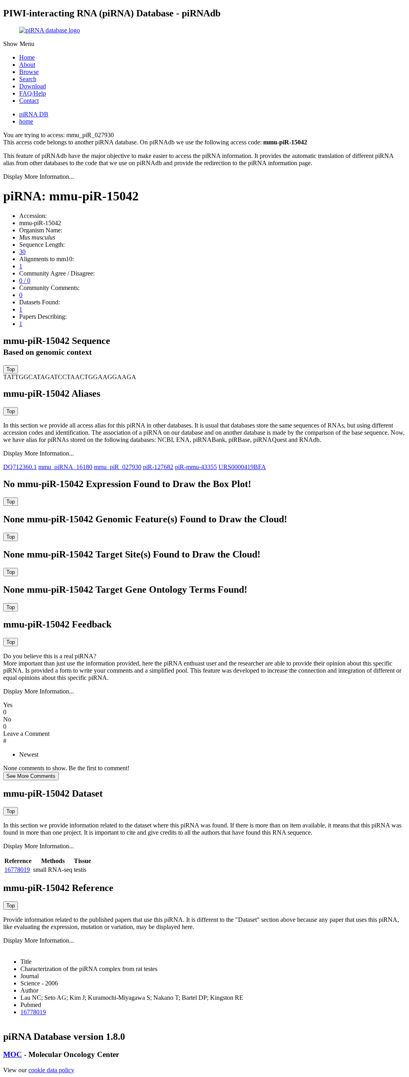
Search (27, 79)
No (7, 719)
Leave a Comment (26, 733)
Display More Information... (38, 176)
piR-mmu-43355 (196, 467)
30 (22, 251)
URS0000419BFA (242, 467)
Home (27, 57)
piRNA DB (33, 114)
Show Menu (18, 43)
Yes (7, 704)
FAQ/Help (32, 93)
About (27, 64)
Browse (29, 71)
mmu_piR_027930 (117, 467)
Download (32, 86)
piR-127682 (158, 467)
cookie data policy (51, 1070)
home (26, 121)
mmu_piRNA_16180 (65, 467)
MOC (12, 1054)
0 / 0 (24, 280)
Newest (28, 754)
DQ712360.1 (20, 467)
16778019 (17, 869)
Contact (29, 100)
